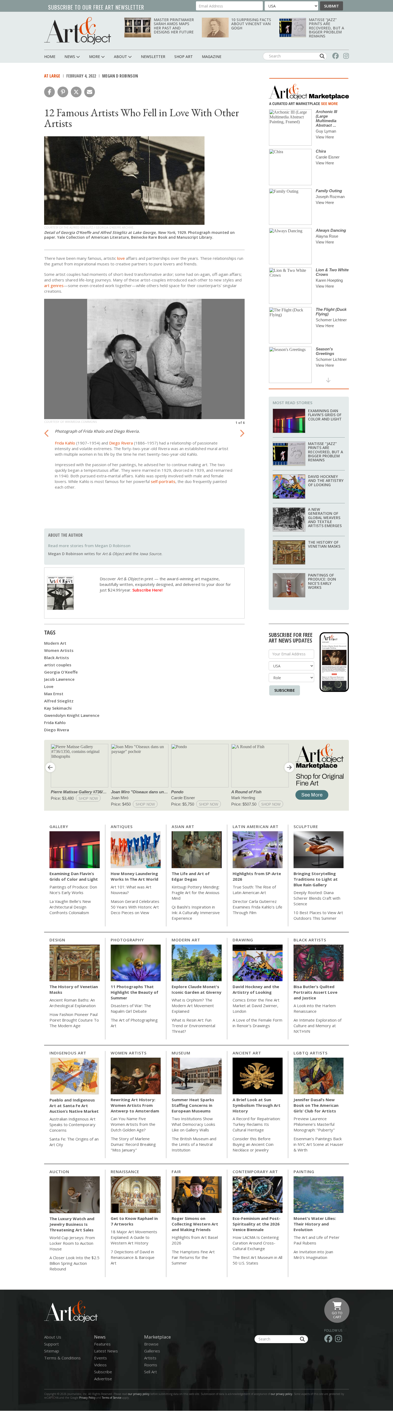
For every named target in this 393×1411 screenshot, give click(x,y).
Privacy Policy (87, 1398)
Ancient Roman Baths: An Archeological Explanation (72, 1002)
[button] (49, 92)
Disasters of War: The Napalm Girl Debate (131, 1008)
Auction (59, 1171)
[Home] (77, 30)
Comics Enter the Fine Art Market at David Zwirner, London (256, 1005)
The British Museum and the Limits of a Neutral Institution (194, 1144)
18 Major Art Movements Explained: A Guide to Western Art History (134, 1237)
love (121, 258)
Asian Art (183, 826)
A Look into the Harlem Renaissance (315, 1008)
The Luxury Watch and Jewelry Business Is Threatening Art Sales (71, 1224)
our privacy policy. (282, 1394)
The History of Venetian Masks (324, 544)
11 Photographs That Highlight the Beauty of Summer (134, 992)
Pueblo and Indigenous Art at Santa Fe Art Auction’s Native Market (74, 1105)
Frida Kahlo (65, 443)
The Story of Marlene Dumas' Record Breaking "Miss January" (133, 1144)
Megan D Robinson (120, 76)
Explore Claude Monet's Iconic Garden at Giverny (196, 989)
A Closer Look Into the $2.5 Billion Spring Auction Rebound (74, 1263)
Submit (331, 6)
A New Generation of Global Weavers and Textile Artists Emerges (325, 517)
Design (57, 939)
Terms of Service (111, 1398)
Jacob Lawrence (59, 679)
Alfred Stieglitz (59, 700)
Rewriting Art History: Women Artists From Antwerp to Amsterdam (135, 1105)
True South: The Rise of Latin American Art (254, 889)
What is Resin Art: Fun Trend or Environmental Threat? (193, 1025)
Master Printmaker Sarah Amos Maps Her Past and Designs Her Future (174, 25)
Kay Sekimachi (58, 708)
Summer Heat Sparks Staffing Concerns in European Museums (193, 1105)
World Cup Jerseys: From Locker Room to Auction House (72, 1243)
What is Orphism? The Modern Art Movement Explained (193, 1005)
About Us (52, 1337)
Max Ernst (53, 693)
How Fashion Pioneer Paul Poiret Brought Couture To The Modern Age (74, 1020)
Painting (304, 1171)
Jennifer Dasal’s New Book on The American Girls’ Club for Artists (316, 1105)
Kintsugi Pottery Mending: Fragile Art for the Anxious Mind (195, 892)
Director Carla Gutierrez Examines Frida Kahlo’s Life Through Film (257, 907)
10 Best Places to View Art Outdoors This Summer (318, 915)
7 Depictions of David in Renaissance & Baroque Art (133, 1257)
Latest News (106, 1351)
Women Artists (59, 650)
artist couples (57, 664)
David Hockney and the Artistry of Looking (326, 480)
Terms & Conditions (62, 1357)
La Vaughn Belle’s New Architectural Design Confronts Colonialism (70, 907)
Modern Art (55, 643)
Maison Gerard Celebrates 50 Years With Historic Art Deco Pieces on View (135, 907)
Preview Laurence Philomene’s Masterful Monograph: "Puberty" (314, 1124)
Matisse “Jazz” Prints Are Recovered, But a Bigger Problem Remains (326, 28)
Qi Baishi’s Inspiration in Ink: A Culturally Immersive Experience (196, 912)
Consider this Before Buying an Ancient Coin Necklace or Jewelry (253, 1144)
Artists (150, 1357)
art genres (54, 285)
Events (100, 1357)
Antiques (122, 826)
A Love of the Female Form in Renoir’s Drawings (257, 1022)
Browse (151, 1344)
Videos (100, 1364)
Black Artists (56, 657)
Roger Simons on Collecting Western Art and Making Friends (195, 1224)
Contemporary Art (255, 1171)
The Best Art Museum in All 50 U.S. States (257, 1260)
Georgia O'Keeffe (61, 672)
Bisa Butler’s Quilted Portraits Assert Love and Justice (315, 992)
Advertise (103, 1378)
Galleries (152, 1351)
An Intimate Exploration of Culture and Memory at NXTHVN (317, 1025)
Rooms (150, 1364)
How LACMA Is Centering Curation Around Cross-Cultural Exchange (256, 1243)
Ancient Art (247, 1053)
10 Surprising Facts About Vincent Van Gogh (251, 23)
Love (48, 686)
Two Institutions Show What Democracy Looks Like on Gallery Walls (193, 1124)
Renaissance (125, 1171)
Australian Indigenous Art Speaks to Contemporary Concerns (72, 1124)
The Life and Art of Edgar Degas (191, 876)
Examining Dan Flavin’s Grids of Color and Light (325, 415)
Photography (127, 939)
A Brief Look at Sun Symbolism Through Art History (256, 1105)
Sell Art (150, 1371)
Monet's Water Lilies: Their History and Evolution (315, 1224)
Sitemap (51, 1351)
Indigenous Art (67, 1053)
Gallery (58, 826)
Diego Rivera (121, 443)
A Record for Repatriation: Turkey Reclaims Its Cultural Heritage (256, 1124)
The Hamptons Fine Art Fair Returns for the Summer (193, 1257)
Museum (181, 1053)
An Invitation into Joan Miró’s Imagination (313, 1254)
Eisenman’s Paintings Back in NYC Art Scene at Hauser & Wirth (319, 1144)
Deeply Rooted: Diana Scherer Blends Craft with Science (317, 898)
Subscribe (284, 690)
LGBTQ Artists (311, 1053)
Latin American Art (256, 826)
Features (102, 1344)
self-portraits (163, 481)
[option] (144, 399)
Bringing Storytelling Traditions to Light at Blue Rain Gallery (316, 879)
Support (51, 1344)
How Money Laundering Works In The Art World (134, 876)
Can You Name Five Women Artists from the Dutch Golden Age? (133, 1124)
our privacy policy (138, 1394)
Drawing (243, 939)
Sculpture (306, 826)
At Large (52, 76)
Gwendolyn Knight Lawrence (71, 715)
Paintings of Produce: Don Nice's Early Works (322, 581)
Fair (176, 1171)
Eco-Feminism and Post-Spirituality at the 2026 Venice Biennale (256, 1224)
